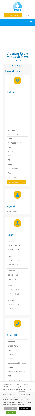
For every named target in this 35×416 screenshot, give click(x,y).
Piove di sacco (18, 66)
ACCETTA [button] (11, 412)
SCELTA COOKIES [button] (10, 408)
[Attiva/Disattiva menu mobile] (31, 22)
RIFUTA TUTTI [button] (25, 408)
